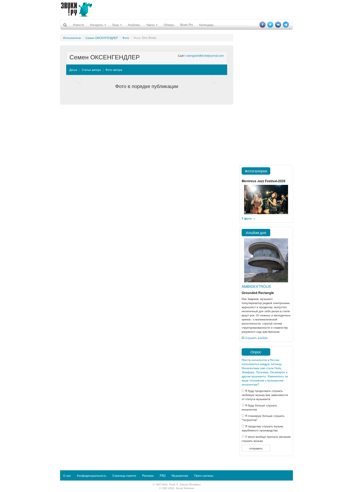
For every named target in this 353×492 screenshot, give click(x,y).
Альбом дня (256, 232)
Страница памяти (124, 475)
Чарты (150, 25)
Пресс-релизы (203, 475)
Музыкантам (180, 475)
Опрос (255, 351)
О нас (67, 475)
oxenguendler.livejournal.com (205, 55)
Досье (73, 70)
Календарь (206, 25)
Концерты (97, 25)
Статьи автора (91, 70)
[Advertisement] (176, 9)
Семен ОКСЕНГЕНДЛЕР (101, 38)
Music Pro (186, 25)
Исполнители (72, 38)
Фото (125, 38)
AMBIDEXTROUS (256, 286)
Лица (116, 25)
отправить (256, 448)
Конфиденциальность (91, 475)
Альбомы (134, 25)
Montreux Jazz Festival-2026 (263, 181)
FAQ (162, 475)
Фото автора (113, 70)
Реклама (148, 475)
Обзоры (169, 25)
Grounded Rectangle (258, 292)
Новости (78, 25)
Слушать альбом (256, 338)
